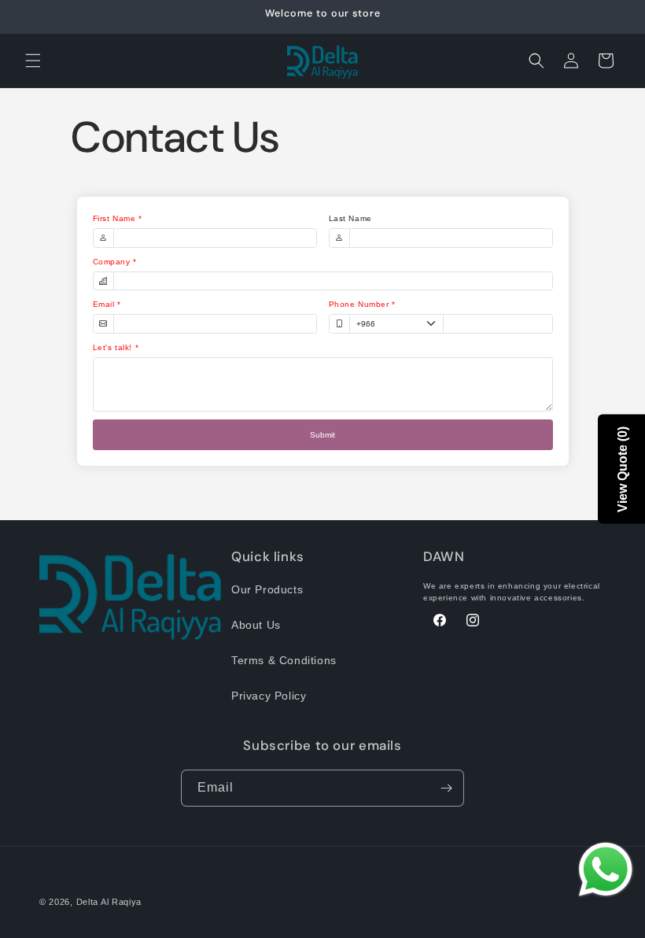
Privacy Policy (268, 695)
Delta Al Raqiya (109, 902)
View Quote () (622, 469)
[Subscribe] (446, 788)
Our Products (267, 589)
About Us (256, 625)
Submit (322, 434)
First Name (114, 218)
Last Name (350, 218)
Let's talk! (113, 347)
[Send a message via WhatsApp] (605, 869)
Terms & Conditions (284, 660)
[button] (33, 60)
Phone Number (359, 304)
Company (112, 261)
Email (104, 304)
